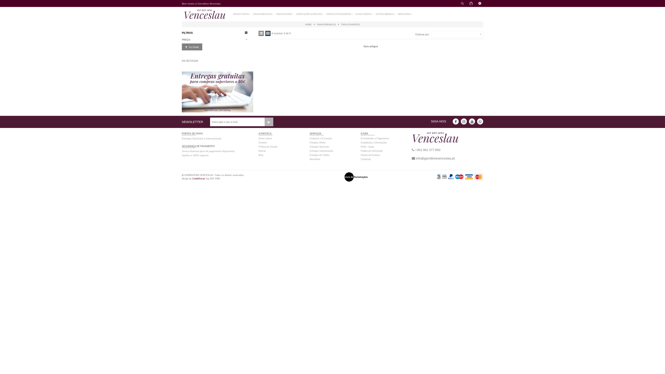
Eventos (263, 142)
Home (308, 24)
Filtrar (193, 47)
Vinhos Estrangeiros (338, 14)
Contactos (366, 159)
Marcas (262, 151)
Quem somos (265, 138)
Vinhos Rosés (284, 14)
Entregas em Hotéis (320, 155)
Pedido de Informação (372, 151)
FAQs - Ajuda (367, 146)
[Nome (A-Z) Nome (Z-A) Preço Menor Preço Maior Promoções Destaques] (457, 34)
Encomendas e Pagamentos (375, 138)
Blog (261, 155)
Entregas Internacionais (321, 151)
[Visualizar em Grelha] (261, 33)
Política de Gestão (268, 146)
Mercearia (404, 14)
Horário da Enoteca (370, 155)
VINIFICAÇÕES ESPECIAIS (309, 14)
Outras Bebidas (385, 14)
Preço (186, 39)
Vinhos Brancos (262, 14)
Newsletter (315, 159)
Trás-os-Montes (350, 24)
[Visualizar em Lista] (268, 33)
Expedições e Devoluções (374, 142)
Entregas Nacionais (319, 146)
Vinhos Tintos (241, 14)
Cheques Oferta (317, 142)
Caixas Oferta (363, 14)
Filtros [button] (187, 32)
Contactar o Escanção (321, 138)
